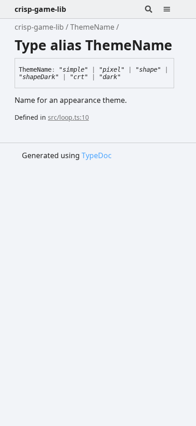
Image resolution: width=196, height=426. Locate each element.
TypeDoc (97, 155)
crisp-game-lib (40, 9)
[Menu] (172, 9)
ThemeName (92, 27)
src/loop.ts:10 (68, 117)
